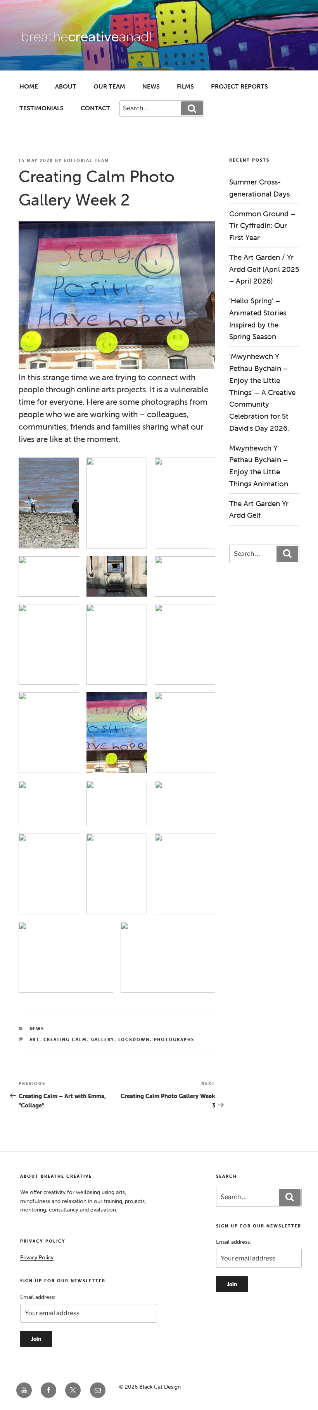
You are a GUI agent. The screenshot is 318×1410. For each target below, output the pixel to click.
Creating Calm (65, 1039)
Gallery (102, 1039)
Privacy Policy (37, 1257)
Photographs (174, 1039)
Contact (95, 108)
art (34, 1039)
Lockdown (134, 1039)
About (65, 86)
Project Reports (239, 86)
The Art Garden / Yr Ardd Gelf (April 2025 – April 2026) (264, 268)
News (151, 86)
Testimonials (41, 108)
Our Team (109, 86)
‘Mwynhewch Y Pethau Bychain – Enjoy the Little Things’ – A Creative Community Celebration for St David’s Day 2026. (262, 392)
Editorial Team (86, 160)
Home (28, 86)
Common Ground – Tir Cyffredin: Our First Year (262, 225)
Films (185, 86)
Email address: (37, 1296)
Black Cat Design (160, 1386)
